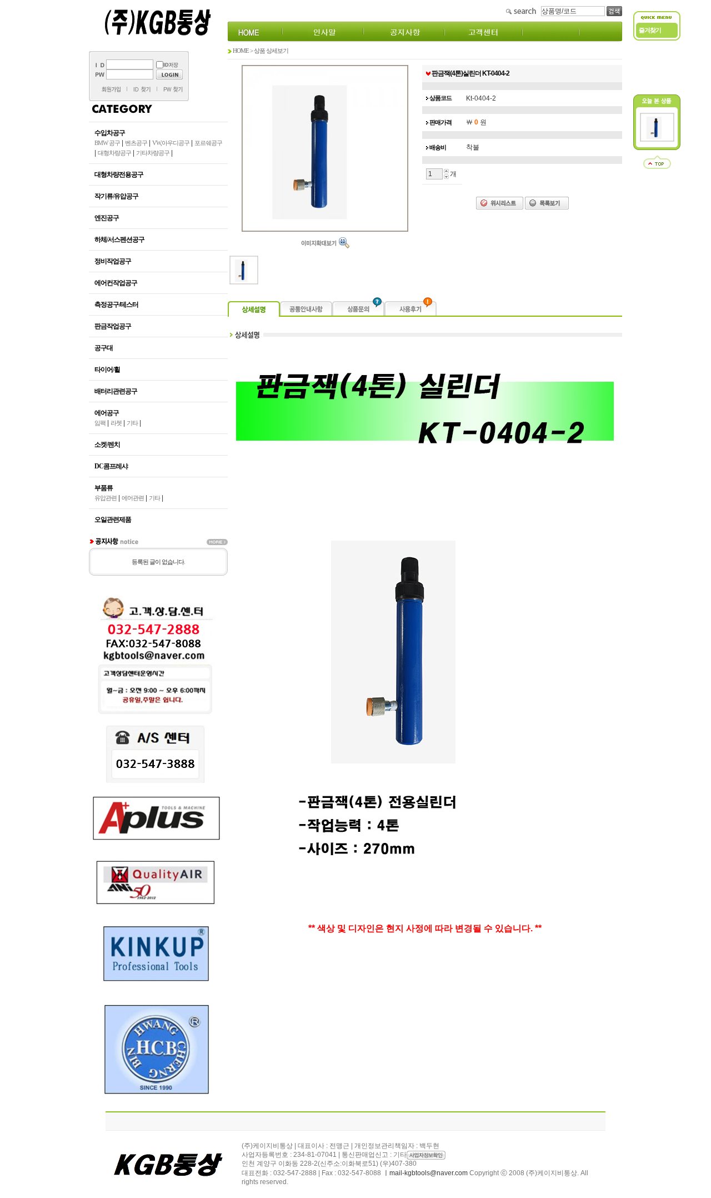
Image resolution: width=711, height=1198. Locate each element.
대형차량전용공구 (118, 174)
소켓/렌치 (107, 444)
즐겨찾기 (650, 30)
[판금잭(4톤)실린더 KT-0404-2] (657, 139)
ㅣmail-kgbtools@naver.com (425, 1173)
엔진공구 (106, 218)
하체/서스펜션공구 (119, 239)
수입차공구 (109, 133)
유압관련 (105, 498)
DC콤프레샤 (111, 466)
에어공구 (106, 413)
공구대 (103, 348)
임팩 (100, 423)
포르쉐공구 (208, 142)
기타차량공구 (152, 152)
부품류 (103, 488)
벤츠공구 (136, 142)
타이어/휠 (107, 369)
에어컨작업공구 (115, 283)
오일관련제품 (112, 519)
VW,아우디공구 (170, 142)
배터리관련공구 (115, 391)
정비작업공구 (112, 261)
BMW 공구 (107, 142)
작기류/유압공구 (116, 196)
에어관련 (133, 498)
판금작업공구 (112, 326)
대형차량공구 (114, 152)
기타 (132, 423)
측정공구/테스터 (116, 304)
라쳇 (116, 423)
